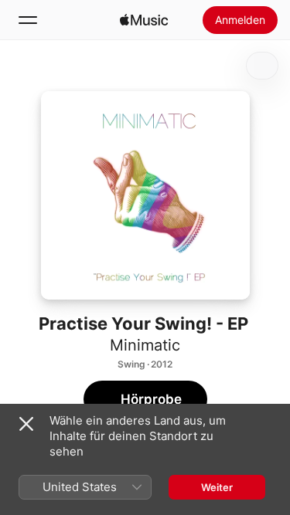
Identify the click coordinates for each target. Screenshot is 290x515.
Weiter (217, 487)
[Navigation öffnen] (28, 20)
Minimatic (145, 345)
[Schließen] (26, 424)
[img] (144, 20)
